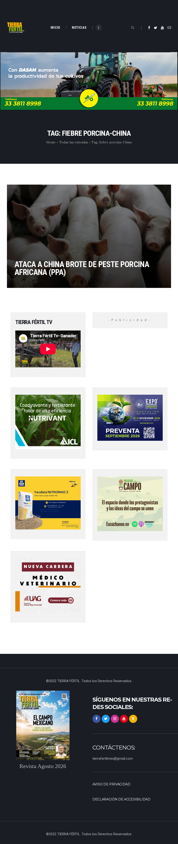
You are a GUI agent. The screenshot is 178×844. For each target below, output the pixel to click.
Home (51, 142)
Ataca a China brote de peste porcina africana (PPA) (82, 268)
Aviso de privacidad (111, 784)
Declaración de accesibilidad (121, 799)
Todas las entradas (73, 142)
